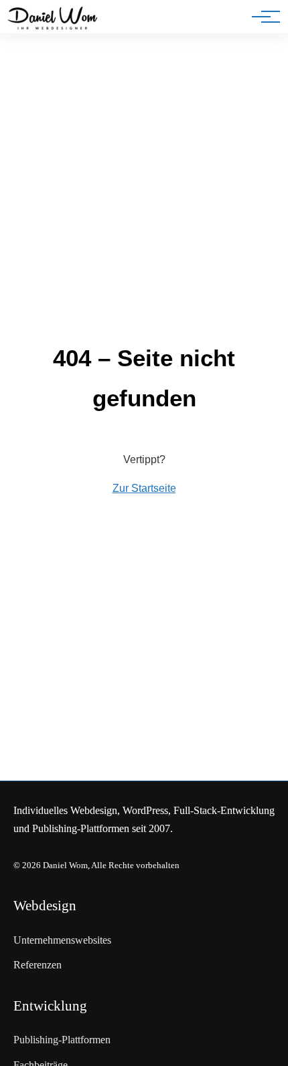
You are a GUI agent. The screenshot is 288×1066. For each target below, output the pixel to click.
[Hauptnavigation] (261, 17)
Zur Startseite (144, 488)
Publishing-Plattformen (62, 1039)
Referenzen (37, 964)
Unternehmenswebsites (62, 940)
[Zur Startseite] (52, 19)
